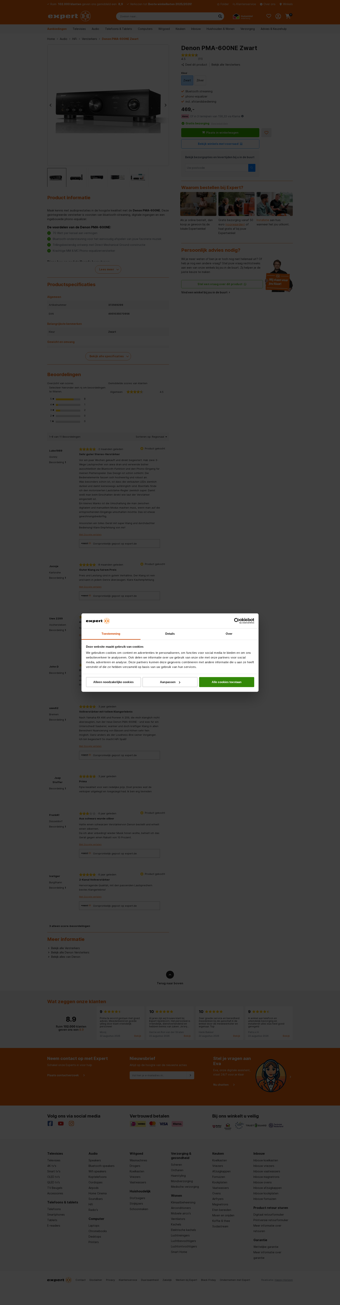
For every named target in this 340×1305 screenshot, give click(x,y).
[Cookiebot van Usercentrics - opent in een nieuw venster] (237, 621)
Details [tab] (170, 634)
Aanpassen (168, 682)
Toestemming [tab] (111, 634)
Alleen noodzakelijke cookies (113, 682)
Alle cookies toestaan (226, 682)
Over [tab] (229, 634)
